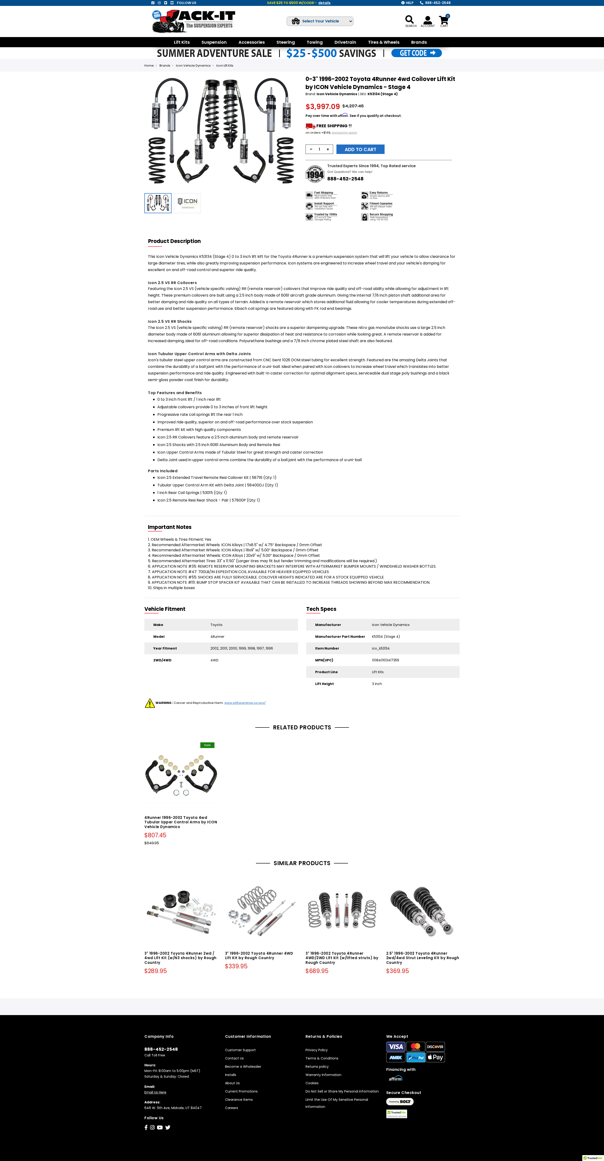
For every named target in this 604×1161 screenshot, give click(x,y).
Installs (230, 1074)
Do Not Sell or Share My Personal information (342, 1091)
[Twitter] (165, 2)
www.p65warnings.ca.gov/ (245, 703)
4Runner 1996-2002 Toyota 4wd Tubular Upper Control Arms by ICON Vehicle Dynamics (180, 822)
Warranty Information (323, 1074)
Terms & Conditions (322, 1058)
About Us (232, 1083)
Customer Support (240, 1050)
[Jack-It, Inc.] (199, 21)
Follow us (186, 2)
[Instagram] (159, 2)
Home (149, 65)
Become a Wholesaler (243, 1066)
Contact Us (234, 1058)
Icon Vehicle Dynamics (193, 65)
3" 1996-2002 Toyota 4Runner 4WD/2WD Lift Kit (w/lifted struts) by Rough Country (342, 958)
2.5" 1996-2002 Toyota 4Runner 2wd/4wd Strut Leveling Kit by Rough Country (422, 958)
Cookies (312, 1083)
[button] (293, 132)
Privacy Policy (317, 1050)
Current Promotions (241, 1091)
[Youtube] (172, 2)
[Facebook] (152, 2)
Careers (231, 1108)
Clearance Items (239, 1099)
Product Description (174, 241)
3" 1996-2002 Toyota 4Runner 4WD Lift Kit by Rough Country (259, 956)
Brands (164, 65)
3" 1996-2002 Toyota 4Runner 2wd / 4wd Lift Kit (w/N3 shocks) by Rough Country (180, 958)
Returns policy (317, 1066)
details (324, 2)
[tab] (177, 241)
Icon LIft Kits (224, 65)
